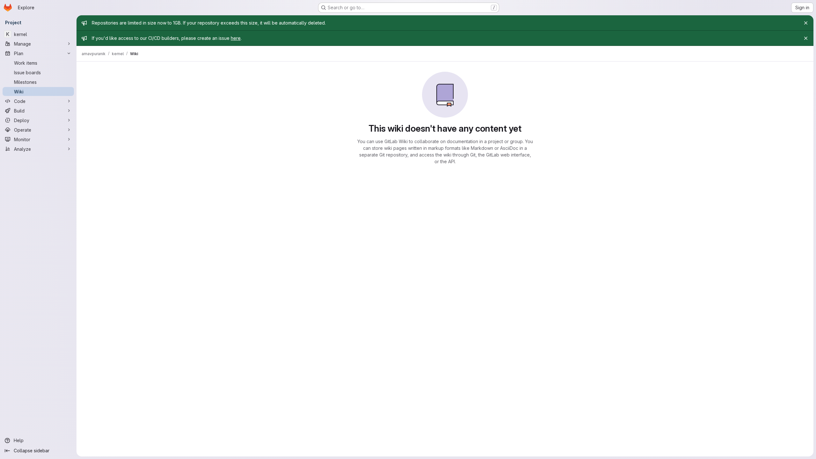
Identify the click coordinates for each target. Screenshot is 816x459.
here (236, 38)
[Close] (806, 23)
